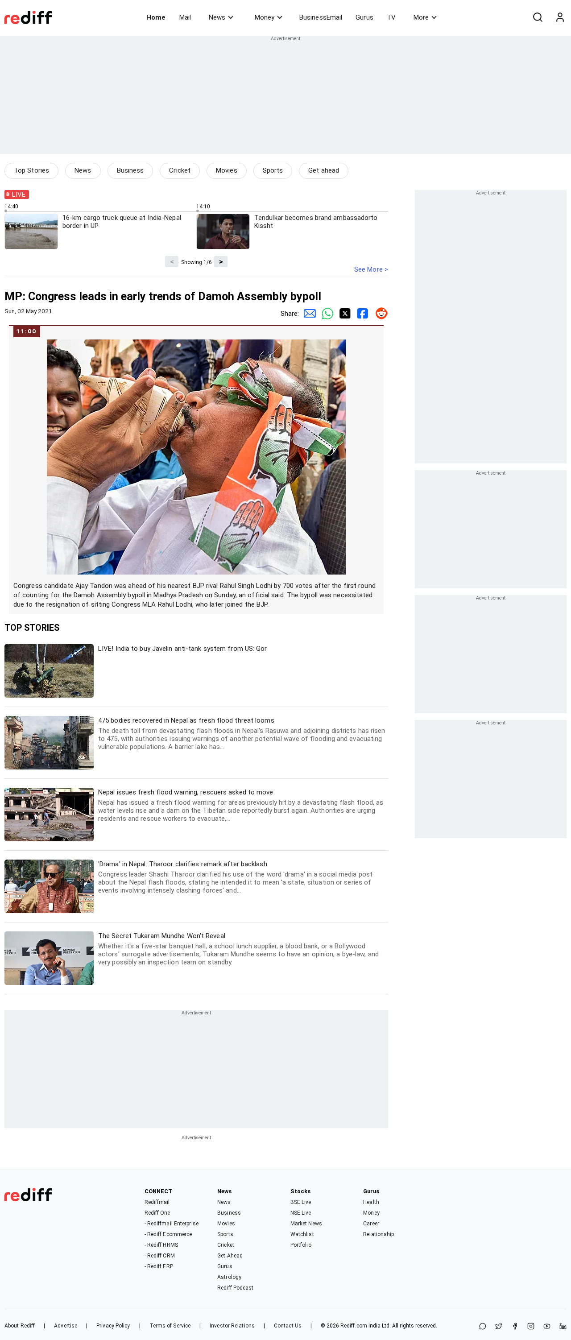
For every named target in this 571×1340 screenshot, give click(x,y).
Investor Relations (232, 1326)
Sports (273, 170)
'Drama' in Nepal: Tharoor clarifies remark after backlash (235, 877)
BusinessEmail (320, 17)
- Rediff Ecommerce (168, 1234)
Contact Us (288, 1326)
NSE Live (300, 1213)
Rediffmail (157, 1202)
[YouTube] (546, 1327)
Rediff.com (353, 1326)
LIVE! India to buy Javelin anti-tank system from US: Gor (182, 649)
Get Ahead (230, 1256)
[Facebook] (514, 1327)
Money (264, 17)
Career (371, 1223)
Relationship (378, 1234)
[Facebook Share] (361, 314)
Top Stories (31, 170)
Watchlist (302, 1234)
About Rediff (19, 1326)
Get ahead (323, 170)
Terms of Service (170, 1326)
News (217, 17)
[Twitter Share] (343, 314)
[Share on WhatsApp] (482, 1327)
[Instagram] (530, 1327)
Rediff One (157, 1213)
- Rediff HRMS (161, 1245)
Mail (185, 17)
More (421, 17)
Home (156, 17)
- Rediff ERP (159, 1266)
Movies (226, 170)
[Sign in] (560, 17)
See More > (371, 269)
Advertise (65, 1326)
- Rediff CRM (160, 1256)
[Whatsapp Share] (326, 314)
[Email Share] (308, 314)
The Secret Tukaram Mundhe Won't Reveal (238, 949)
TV (391, 17)
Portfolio (300, 1245)
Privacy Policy (113, 1326)
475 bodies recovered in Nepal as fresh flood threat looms (241, 733)
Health (371, 1202)
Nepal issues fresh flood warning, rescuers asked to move (241, 805)
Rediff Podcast (235, 1288)
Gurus (364, 17)
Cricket (179, 170)
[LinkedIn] (563, 1327)
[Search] (537, 17)
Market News (306, 1223)
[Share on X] (498, 1327)
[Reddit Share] (379, 314)
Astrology (229, 1277)
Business (130, 170)
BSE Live (300, 1202)
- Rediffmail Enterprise (172, 1223)
